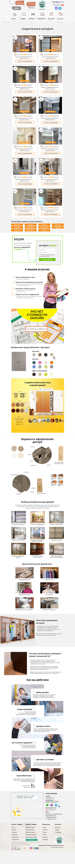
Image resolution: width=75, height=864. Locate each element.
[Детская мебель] (32, 20)
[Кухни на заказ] (14, 20)
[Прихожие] (51, 20)
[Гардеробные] (41, 20)
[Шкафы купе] (23, 20)
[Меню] (16, 10)
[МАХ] (56, 9)
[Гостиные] (60, 20)
